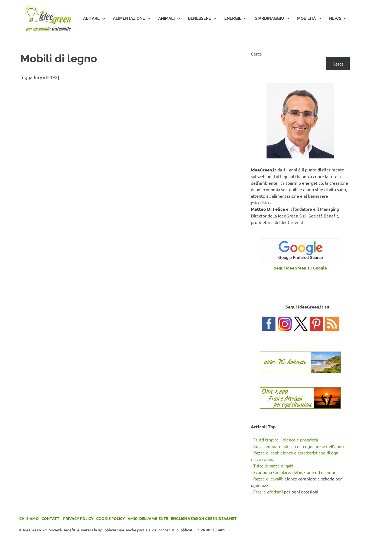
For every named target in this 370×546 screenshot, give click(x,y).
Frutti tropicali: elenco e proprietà (285, 439)
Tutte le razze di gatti (273, 465)
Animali (166, 18)
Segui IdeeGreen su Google (300, 268)
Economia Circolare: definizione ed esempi (294, 472)
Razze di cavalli (267, 478)
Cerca (256, 53)
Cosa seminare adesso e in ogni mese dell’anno (298, 446)
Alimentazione (129, 18)
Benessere (199, 18)
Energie (232, 18)
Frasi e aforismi (268, 491)
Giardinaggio (269, 18)
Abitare (91, 18)
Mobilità (306, 18)
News (335, 18)
